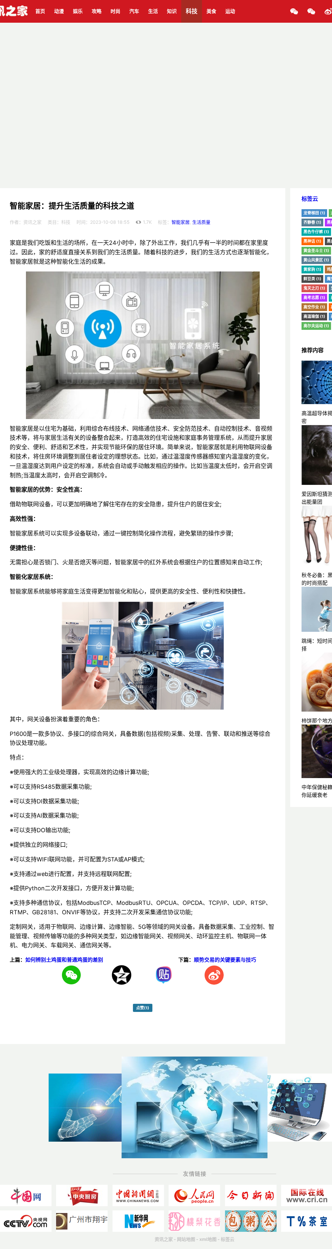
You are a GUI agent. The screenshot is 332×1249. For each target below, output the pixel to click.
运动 (230, 11)
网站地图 (186, 1239)
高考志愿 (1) (314, 297)
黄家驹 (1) (312, 269)
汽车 (134, 11)
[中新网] (138, 1195)
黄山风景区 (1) (316, 260)
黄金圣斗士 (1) (316, 250)
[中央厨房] (82, 1195)
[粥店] (251, 1221)
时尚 (115, 11)
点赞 (142, 1007)
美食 (211, 11)
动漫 (59, 11)
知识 (172, 11)
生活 (153, 11)
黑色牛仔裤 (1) (316, 231)
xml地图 (208, 1239)
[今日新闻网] (251, 1195)
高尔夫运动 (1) (316, 325)
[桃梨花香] (194, 1221)
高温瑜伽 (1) (314, 316)
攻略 (96, 11)
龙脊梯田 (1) (314, 212)
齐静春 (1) (312, 222)
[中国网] (26, 1195)
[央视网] (26, 1221)
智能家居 (181, 222)
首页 (40, 11)
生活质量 (201, 222)
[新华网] (138, 1221)
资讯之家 (164, 1239)
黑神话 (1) (312, 241)
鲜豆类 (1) (312, 278)
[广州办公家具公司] (82, 1221)
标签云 (310, 199)
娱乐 (78, 11)
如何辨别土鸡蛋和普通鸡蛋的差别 (64, 959)
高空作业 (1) (314, 307)
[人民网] (194, 1195)
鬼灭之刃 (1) (314, 288)
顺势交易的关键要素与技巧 (225, 959)
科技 (191, 11)
